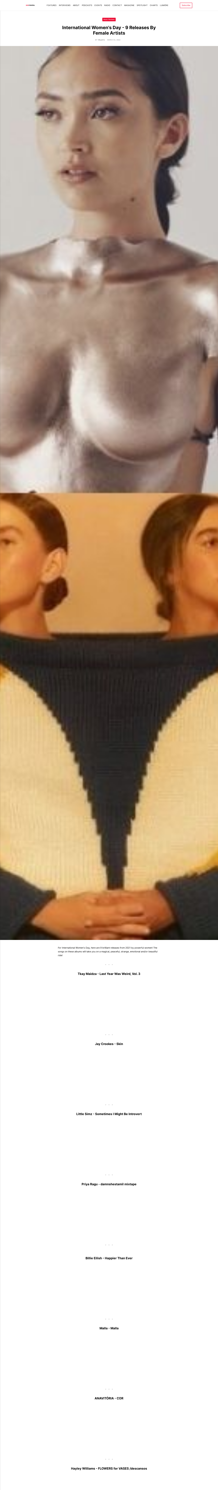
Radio (107, 5)
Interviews (65, 5)
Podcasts (87, 5)
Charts (154, 5)
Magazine (129, 5)
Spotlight (142, 5)
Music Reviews (109, 19)
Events (98, 5)
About (76, 5)
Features (51, 5)
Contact (117, 5)
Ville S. (101, 40)
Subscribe (186, 5)
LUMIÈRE (164, 5)
